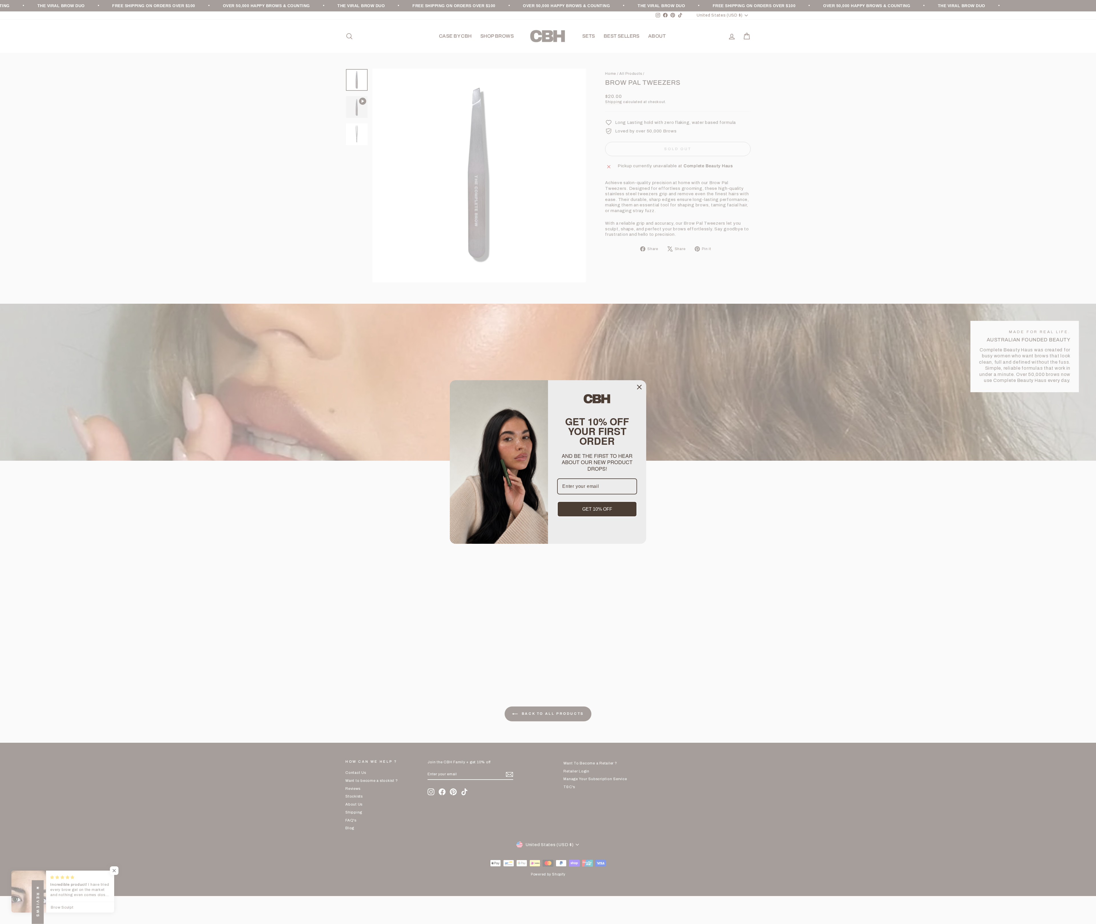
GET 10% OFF (597, 509)
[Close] (639, 387)
